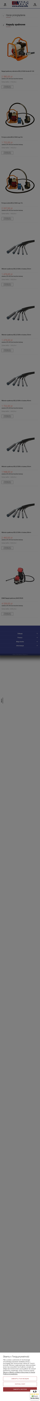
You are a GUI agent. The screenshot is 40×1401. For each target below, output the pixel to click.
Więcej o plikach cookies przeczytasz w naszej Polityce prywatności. (19, 1373)
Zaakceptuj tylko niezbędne (20, 1378)
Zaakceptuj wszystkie (20, 1389)
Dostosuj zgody (20, 1384)
